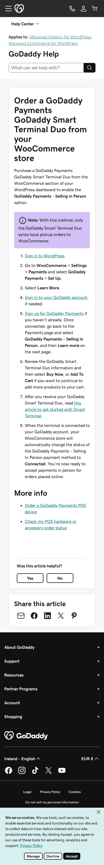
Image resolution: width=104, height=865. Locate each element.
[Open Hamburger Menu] (6, 8)
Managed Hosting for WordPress (60, 37)
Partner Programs (20, 689)
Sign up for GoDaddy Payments (54, 313)
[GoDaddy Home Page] (26, 735)
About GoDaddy (19, 647)
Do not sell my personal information (52, 802)
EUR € (87, 758)
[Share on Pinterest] (74, 615)
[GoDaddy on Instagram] (22, 773)
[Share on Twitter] (60, 615)
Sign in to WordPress (44, 256)
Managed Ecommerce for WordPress (43, 43)
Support (11, 661)
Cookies (75, 792)
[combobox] (46, 67)
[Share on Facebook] (34, 615)
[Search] (89, 68)
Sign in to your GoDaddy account (56, 297)
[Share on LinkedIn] (47, 615)
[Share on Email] (20, 615)
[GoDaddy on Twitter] (48, 773)
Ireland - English (19, 758)
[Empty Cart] (94, 8)
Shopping (13, 716)
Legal (27, 792)
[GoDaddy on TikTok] (35, 773)
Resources (13, 675)
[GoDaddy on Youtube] (62, 773)
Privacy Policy (50, 792)
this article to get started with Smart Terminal (55, 409)
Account (12, 702)
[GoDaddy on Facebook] (8, 773)
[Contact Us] (72, 8)
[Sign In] (83, 8)
